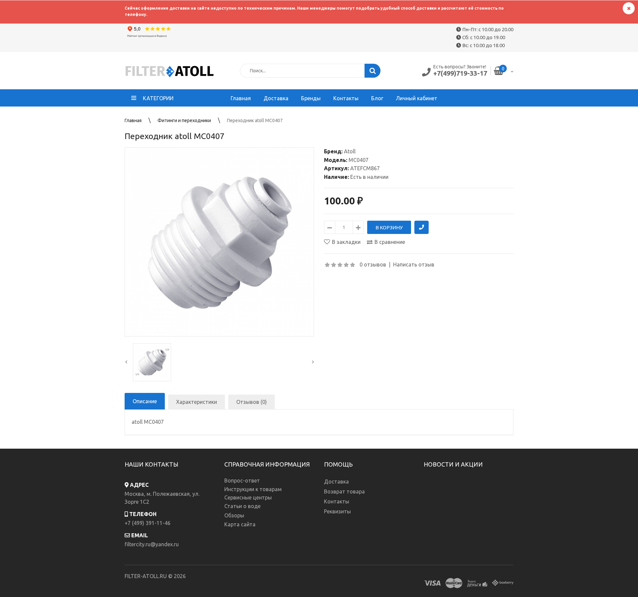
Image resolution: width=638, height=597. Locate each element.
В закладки (346, 242)
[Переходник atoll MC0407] (219, 242)
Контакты (336, 501)
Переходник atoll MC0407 (255, 120)
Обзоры (234, 515)
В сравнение (389, 242)
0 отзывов (373, 264)
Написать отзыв (413, 264)
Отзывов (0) (251, 402)
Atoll (350, 151)
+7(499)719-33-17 (460, 73)
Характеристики (196, 402)
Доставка (336, 482)
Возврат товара (344, 491)
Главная (133, 120)
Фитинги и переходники (184, 120)
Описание (145, 401)
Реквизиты (337, 511)
